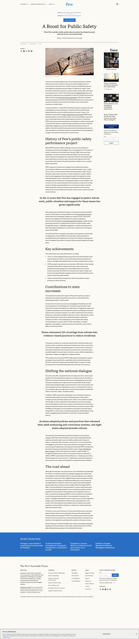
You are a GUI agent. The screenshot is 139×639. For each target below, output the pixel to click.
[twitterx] (26, 51)
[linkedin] (24, 51)
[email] (29, 51)
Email (105, 136)
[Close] (136, 634)
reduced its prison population (67, 97)
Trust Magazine (69, 20)
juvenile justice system (84, 214)
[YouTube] (110, 589)
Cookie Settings (106, 633)
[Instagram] (103, 589)
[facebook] (21, 51)
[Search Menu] (117, 4)
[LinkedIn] (105, 589)
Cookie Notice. (6, 637)
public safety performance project (72, 114)
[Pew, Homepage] (69, 4)
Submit (111, 143)
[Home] (34, 566)
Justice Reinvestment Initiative (72, 221)
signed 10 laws (81, 93)
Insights (74, 570)
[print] (31, 51)
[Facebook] (100, 589)
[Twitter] (108, 589)
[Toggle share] (118, 47)
